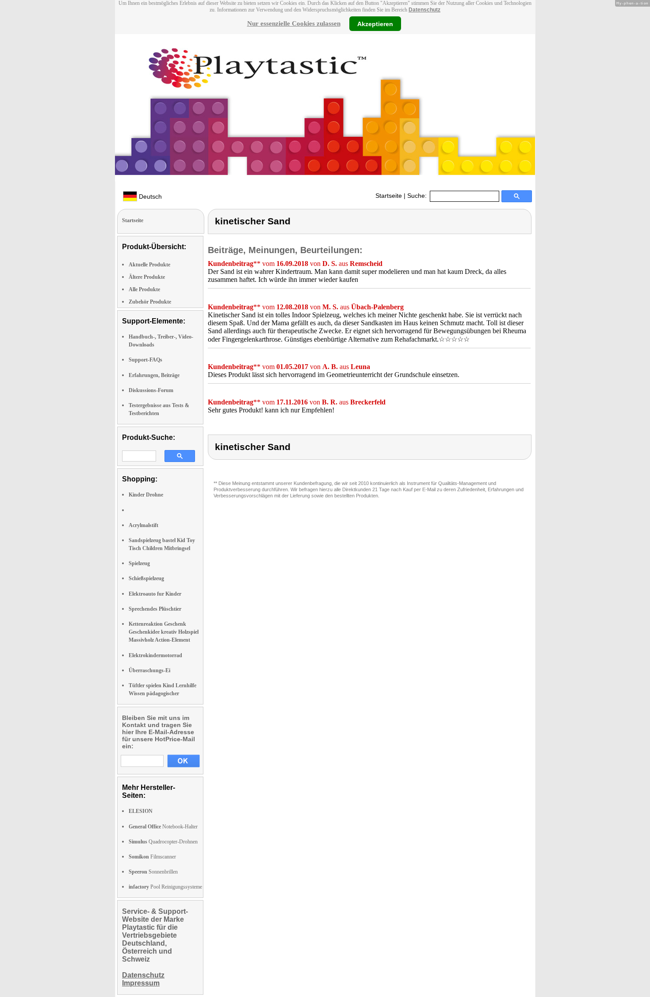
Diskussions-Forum (151, 390)
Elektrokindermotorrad (155, 655)
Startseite (388, 195)
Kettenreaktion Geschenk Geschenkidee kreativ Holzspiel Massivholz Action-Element (164, 632)
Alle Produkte (144, 289)
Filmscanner (152, 857)
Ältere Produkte (147, 277)
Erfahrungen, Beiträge (154, 375)
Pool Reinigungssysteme (165, 887)
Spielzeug (139, 563)
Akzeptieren (375, 23)
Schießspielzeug (146, 578)
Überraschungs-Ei (149, 670)
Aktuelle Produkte (149, 265)
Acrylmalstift (143, 525)
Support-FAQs (145, 360)
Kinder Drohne (146, 495)
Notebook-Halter (163, 827)
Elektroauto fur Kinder (155, 594)
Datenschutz (424, 10)
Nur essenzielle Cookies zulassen (293, 23)
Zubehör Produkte (150, 302)
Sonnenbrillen (153, 872)
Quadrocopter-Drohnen (163, 842)
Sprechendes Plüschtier (155, 609)
